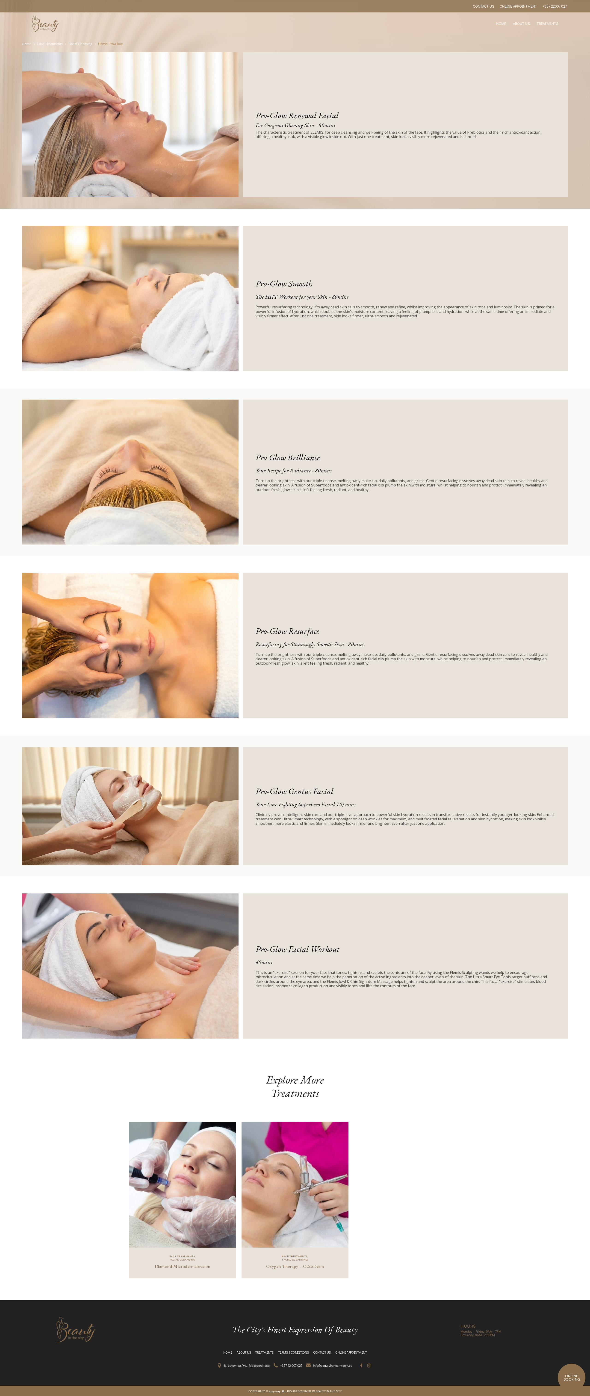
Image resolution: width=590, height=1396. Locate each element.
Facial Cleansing (80, 44)
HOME (501, 23)
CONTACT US (483, 6)
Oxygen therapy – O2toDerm (295, 1266)
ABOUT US (521, 23)
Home (26, 44)
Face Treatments (50, 44)
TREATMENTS (547, 23)
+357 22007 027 (555, 6)
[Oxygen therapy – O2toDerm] (295, 1185)
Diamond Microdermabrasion (182, 1266)
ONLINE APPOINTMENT (518, 6)
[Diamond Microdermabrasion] (182, 1185)
